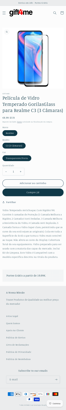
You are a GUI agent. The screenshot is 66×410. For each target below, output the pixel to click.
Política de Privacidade (18, 352)
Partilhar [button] (11, 202)
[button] (4, 12)
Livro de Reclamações (17, 344)
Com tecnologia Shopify (38, 405)
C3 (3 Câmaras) (14, 145)
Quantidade (8, 165)
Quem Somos (13, 323)
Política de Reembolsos (18, 359)
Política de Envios (15, 337)
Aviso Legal (12, 316)
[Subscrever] (56, 379)
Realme (10, 133)
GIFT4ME (27, 405)
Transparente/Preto (17, 158)
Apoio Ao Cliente (15, 330)
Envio (19, 122)
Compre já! (33, 192)
